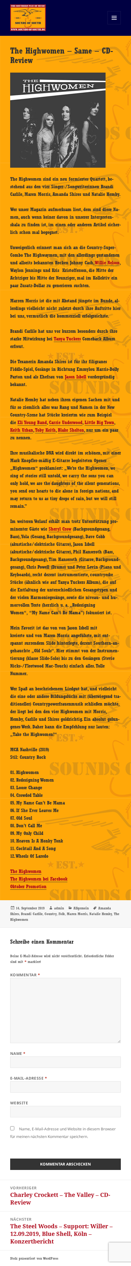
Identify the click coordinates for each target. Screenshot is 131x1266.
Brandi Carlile (32, 914)
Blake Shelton (71, 430)
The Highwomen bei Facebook (38, 879)
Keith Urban (21, 430)
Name (18, 1053)
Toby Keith (45, 430)
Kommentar (25, 975)
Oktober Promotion (28, 886)
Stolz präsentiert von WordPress (34, 1258)
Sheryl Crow (60, 529)
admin (59, 908)
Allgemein (81, 908)
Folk (62, 914)
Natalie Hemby (100, 914)
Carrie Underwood (65, 422)
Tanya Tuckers (67, 339)
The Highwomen (25, 871)
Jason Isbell (75, 377)
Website (19, 1103)
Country (51, 914)
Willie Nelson (107, 263)
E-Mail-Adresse (28, 1078)
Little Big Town (99, 422)
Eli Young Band (32, 422)
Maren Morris (77, 914)
